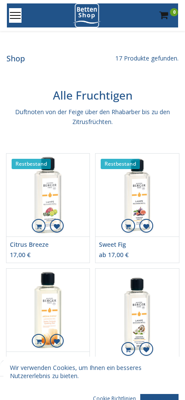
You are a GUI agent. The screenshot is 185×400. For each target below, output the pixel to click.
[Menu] (15, 15)
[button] (39, 226)
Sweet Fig (112, 244)
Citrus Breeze (29, 244)
